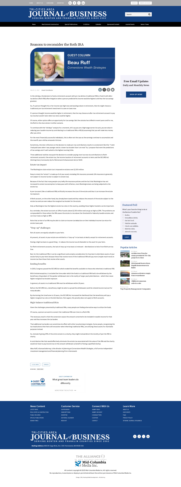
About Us (40, 3)
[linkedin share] (100, 90)
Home (31, 3)
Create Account (145, 3)
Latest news (34, 409)
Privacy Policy (128, 418)
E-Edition (86, 24)
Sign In (134, 3)
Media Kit (64, 421)
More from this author (64, 390)
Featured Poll (129, 205)
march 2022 (40, 369)
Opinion (46, 364)
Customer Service (70, 406)
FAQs (124, 415)
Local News (35, 364)
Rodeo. (127, 215)
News (34, 24)
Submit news (96, 409)
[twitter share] (104, 90)
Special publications (37, 418)
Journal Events (129, 24)
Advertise (60, 3)
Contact (95, 421)
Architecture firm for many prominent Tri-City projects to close (141, 255)
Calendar (98, 24)
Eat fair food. (129, 221)
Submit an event (97, 412)
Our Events (126, 412)
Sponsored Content (113, 24)
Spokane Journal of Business (132, 421)
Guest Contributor (47, 90)
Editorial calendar (67, 418)
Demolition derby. (131, 218)
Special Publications (71, 24)
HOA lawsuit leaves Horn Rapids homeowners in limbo (140, 265)
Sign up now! (136, 94)
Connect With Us (100, 406)
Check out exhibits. (131, 226)
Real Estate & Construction (50, 24)
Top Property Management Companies (135, 289)
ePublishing (102, 477)
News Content (37, 406)
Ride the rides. (130, 229)
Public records (35, 415)
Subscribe (50, 3)
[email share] (112, 90)
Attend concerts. (131, 232)
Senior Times (145, 24)
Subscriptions (65, 412)
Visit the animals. (131, 223)
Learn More (129, 406)
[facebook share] (108, 90)
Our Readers (65, 409)
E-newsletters (96, 415)
